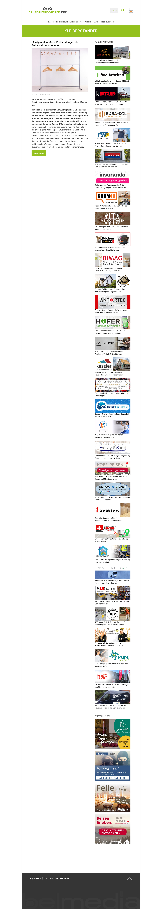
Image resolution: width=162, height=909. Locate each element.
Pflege (102, 22)
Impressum (35, 878)
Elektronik (110, 22)
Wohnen (88, 22)
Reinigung (80, 22)
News (49, 22)
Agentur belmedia (45, 95)
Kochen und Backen (67, 22)
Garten (95, 22)
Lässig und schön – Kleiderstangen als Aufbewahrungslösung (55, 43)
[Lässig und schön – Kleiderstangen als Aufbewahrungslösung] (60, 70)
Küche (55, 22)
